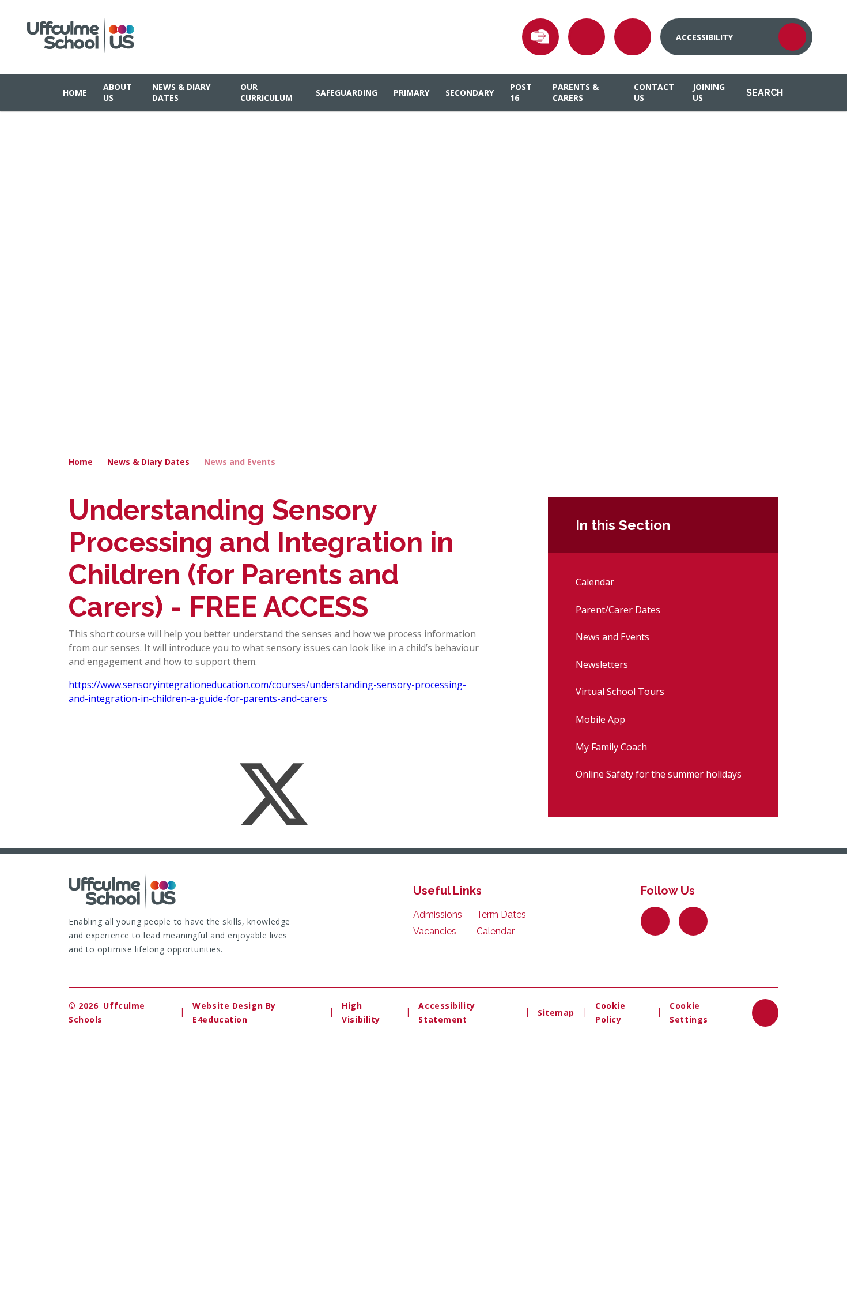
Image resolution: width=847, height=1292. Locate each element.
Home (81, 461)
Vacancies (434, 931)
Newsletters (602, 664)
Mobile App (600, 719)
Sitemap (556, 1012)
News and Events (239, 461)
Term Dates (501, 914)
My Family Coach (611, 747)
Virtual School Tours (620, 691)
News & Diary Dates (148, 461)
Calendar (595, 582)
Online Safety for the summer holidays (659, 774)
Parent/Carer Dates (618, 609)
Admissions (437, 914)
